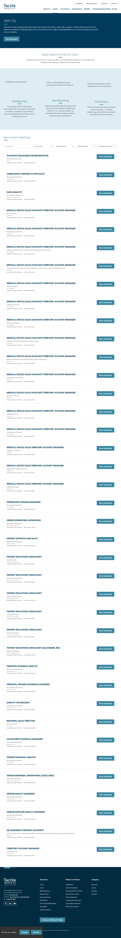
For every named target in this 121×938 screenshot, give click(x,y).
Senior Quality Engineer (21, 793)
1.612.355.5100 (13, 895)
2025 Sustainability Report (48, 903)
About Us (46, 9)
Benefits (87, 9)
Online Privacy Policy (72, 894)
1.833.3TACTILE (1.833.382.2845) (19, 897)
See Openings (11, 39)
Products (94, 894)
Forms (42, 884)
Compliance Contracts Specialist (26, 173)
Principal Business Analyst (22, 666)
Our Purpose (65, 9)
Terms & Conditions (72, 888)
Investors (94, 891)
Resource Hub (44, 894)
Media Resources (45, 891)
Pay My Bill (79, 3)
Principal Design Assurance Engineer (28, 684)
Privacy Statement (71, 897)
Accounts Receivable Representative (27, 155)
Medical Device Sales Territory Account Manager (35, 447)
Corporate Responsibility (101, 9)
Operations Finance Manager (23, 502)
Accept (24, 932)
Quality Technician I (18, 702)
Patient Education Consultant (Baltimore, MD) (33, 647)
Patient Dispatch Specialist (22, 538)
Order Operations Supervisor (24, 520)
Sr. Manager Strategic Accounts (25, 830)
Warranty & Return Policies (74, 891)
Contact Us (104, 3)
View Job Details (105, 156)
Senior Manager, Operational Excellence (30, 775)
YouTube (14, 903)
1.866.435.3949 (11, 899)
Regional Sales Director (21, 720)
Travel (42, 888)
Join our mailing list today (52, 920)
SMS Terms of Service (72, 906)
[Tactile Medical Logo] (10, 6)
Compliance (69, 884)
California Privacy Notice (73, 900)
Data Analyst (14, 192)
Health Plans (44, 900)
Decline (36, 932)
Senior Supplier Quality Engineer (26, 811)
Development (77, 9)
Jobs (115, 9)
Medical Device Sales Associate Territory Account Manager (41, 210)
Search (113, 3)
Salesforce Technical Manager (25, 739)
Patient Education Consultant (24, 556)
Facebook (6, 903)
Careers (55, 9)
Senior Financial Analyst (21, 757)
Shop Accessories (91, 3)
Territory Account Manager (23, 848)
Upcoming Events (45, 897)
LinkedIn (10, 903)
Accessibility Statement (73, 903)
